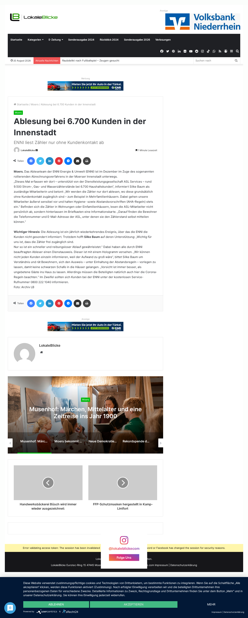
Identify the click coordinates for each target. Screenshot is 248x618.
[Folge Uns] (124, 542)
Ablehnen (56, 604)
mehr (211, 604)
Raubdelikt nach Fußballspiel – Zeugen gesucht (90, 60)
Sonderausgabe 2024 (81, 39)
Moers (35, 104)
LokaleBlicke (28, 150)
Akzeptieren (133, 604)
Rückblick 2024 (109, 39)
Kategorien (34, 39)
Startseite (16, 39)
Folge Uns (124, 557)
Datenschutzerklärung (183, 565)
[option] (85, 415)
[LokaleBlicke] (34, 17)
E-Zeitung (55, 39)
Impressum (161, 565)
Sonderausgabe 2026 (137, 39)
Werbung (85, 78)
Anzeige (164, 10)
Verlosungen (163, 39)
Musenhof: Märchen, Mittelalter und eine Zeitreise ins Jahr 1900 (85, 413)
